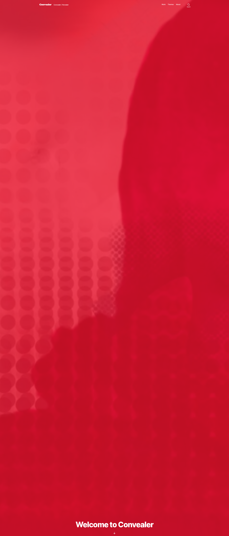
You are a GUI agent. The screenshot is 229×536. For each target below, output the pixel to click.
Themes (171, 4)
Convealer (45, 4)
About (178, 4)
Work (163, 4)
